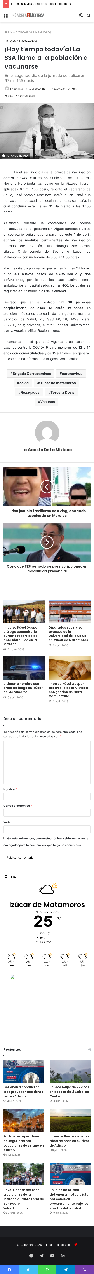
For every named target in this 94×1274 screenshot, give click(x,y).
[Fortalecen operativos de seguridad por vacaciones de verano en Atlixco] (23, 1120)
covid (24, 383)
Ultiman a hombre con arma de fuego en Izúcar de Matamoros (23, 687)
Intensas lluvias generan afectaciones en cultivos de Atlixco (52, 3)
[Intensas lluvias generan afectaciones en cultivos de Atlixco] (70, 1120)
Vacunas (47, 402)
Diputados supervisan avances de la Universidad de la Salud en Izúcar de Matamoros (68, 633)
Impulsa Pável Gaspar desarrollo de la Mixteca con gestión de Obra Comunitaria (68, 689)
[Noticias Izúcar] (28, 15)
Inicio (11, 32)
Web (6, 822)
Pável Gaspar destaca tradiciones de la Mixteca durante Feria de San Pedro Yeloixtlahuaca (23, 1199)
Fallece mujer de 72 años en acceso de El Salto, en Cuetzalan (69, 1091)
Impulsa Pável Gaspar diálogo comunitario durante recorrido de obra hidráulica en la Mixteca (21, 635)
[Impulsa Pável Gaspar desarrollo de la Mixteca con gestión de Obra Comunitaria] (70, 668)
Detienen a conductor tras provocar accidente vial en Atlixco (23, 1091)
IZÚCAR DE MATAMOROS (34, 32)
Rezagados (30, 392)
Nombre (10, 789)
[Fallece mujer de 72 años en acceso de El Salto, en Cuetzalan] (70, 1071)
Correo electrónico (17, 805)
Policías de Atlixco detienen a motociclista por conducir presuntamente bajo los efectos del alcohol (69, 1199)
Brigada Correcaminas (32, 373)
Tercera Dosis (62, 392)
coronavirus (72, 373)
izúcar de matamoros (58, 383)
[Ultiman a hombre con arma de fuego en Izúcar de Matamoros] (24, 668)
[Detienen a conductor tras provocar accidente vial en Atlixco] (23, 1071)
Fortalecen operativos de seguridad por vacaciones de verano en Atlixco (23, 1143)
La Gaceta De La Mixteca (25, 88)
